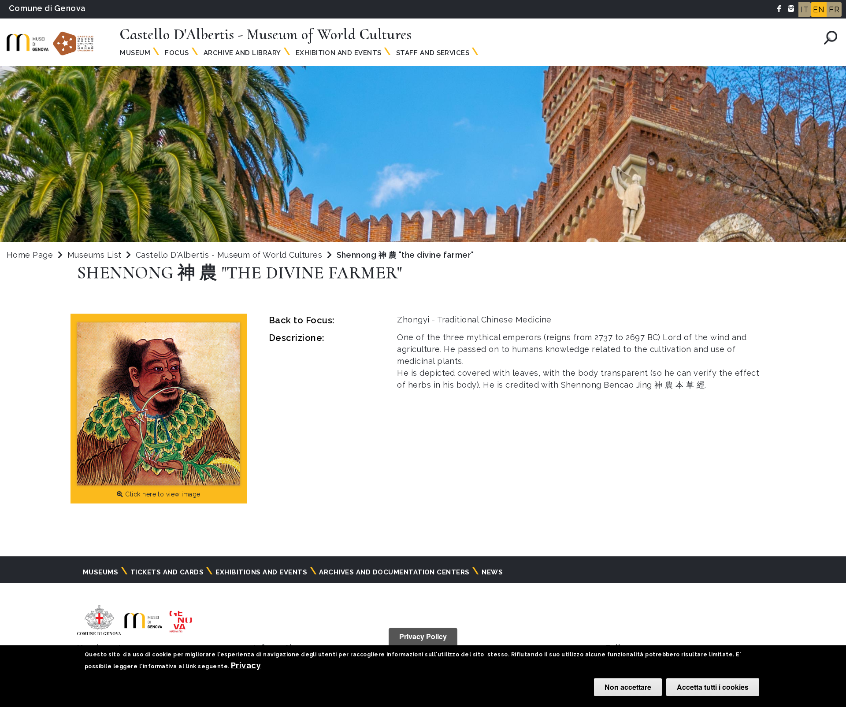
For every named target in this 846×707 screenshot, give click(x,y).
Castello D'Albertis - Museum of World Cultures (230, 254)
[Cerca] (830, 37)
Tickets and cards (167, 572)
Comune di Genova (47, 8)
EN (818, 9)
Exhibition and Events (339, 53)
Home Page (30, 254)
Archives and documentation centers (394, 572)
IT (805, 9)
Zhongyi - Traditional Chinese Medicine (474, 319)
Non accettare (628, 687)
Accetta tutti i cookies (713, 687)
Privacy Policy (423, 636)
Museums (100, 572)
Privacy (246, 665)
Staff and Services (433, 53)
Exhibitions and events (261, 572)
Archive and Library (242, 53)
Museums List (94, 254)
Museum (135, 53)
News (492, 572)
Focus (177, 53)
